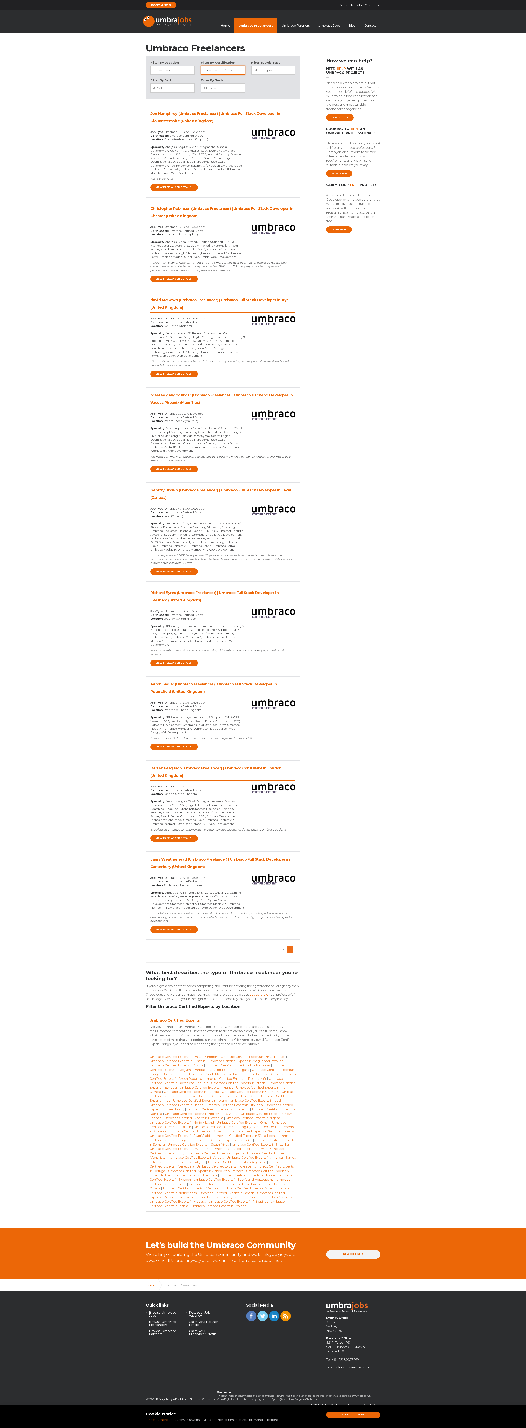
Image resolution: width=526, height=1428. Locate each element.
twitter (262, 1316)
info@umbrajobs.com (352, 1367)
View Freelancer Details (174, 187)
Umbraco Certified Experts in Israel (255, 1100)
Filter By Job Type (265, 62)
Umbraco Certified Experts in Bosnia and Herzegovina (234, 1179)
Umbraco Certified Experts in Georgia (191, 1092)
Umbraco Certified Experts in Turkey (205, 1197)
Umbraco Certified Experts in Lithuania (234, 1105)
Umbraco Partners (295, 25)
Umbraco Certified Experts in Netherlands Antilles (201, 1114)
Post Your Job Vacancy (199, 1314)
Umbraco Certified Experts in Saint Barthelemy (259, 1131)
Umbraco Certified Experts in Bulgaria (221, 1070)
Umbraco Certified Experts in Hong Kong (227, 1096)
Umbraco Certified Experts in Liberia (176, 1105)
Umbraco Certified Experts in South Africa (198, 1144)
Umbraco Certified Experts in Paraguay (222, 1127)
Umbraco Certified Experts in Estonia (238, 1083)
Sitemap (195, 1399)
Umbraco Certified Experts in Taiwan (240, 1149)
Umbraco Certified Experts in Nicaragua (193, 1118)
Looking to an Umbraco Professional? (350, 131)
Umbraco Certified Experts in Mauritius (263, 1197)
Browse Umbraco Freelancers (162, 1323)
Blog (352, 25)
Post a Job (161, 5)
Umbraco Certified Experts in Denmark (188, 1175)
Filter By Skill (160, 80)
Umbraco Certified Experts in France (207, 1087)
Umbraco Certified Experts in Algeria (178, 1162)
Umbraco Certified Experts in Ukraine (247, 1175)
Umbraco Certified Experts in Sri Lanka (260, 1144)
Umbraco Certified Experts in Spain (248, 1188)
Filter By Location (164, 62)
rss (285, 1316)
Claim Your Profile (368, 5)
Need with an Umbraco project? (345, 71)
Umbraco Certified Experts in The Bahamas (238, 1065)
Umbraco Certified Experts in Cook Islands (193, 1074)
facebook (251, 1316)
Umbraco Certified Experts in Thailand (219, 1206)
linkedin (274, 1316)
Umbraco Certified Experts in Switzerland (180, 1149)
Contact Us (339, 117)
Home (225, 25)
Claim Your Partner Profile (203, 1323)
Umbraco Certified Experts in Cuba (253, 1074)
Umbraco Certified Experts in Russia (195, 1131)
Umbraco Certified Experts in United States (253, 1057)
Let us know (259, 994)
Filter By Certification (218, 62)
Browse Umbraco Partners (162, 1332)
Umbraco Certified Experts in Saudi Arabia (181, 1136)
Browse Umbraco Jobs (162, 1314)
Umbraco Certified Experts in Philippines (238, 1201)
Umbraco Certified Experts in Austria (176, 1065)
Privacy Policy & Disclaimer (172, 1399)
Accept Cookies (353, 1414)
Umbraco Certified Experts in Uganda (217, 1153)
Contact (370, 25)
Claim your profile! (351, 185)
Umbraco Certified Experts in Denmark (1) (235, 1079)
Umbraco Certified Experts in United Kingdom (184, 1057)
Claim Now (339, 229)
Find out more (157, 1420)
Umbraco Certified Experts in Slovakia (224, 1140)
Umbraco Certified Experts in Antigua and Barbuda (246, 1061)
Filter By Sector (213, 80)
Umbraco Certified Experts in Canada (227, 1193)
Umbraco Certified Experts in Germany (250, 1092)
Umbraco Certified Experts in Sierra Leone (245, 1136)
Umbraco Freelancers (255, 25)
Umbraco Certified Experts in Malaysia (178, 1201)
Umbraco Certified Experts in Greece (223, 1166)
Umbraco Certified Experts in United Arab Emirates (205, 1171)
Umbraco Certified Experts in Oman (242, 1122)
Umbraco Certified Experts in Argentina (237, 1162)
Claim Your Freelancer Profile (203, 1332)
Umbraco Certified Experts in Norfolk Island (182, 1122)
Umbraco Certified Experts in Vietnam (191, 1188)
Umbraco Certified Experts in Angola (197, 1158)
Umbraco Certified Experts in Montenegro (218, 1109)
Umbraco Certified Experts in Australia (177, 1061)
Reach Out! (353, 1254)
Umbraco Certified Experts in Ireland (200, 1100)
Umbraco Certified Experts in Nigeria (253, 1118)
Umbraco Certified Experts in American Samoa (261, 1158)
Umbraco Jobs (329, 25)
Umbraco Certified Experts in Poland (216, 1184)
